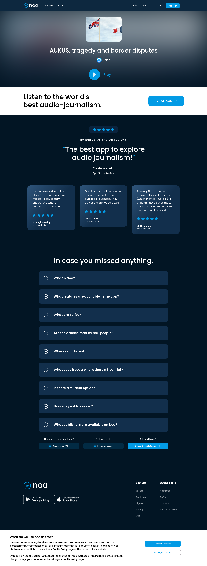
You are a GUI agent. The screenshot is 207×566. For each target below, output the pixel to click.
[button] (98, 278)
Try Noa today (163, 101)
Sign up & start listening (145, 446)
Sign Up (173, 5)
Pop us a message (105, 446)
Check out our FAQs (60, 446)
